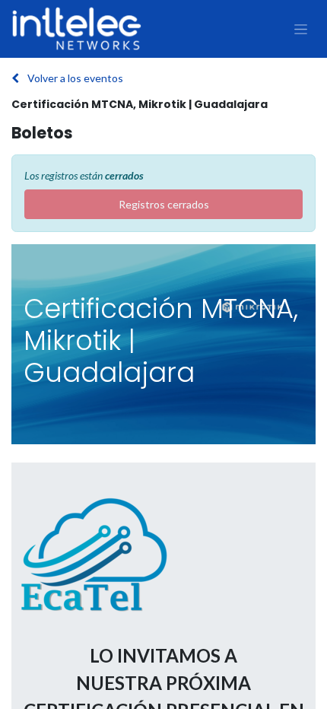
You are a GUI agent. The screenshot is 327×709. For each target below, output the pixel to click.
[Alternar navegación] (301, 29)
